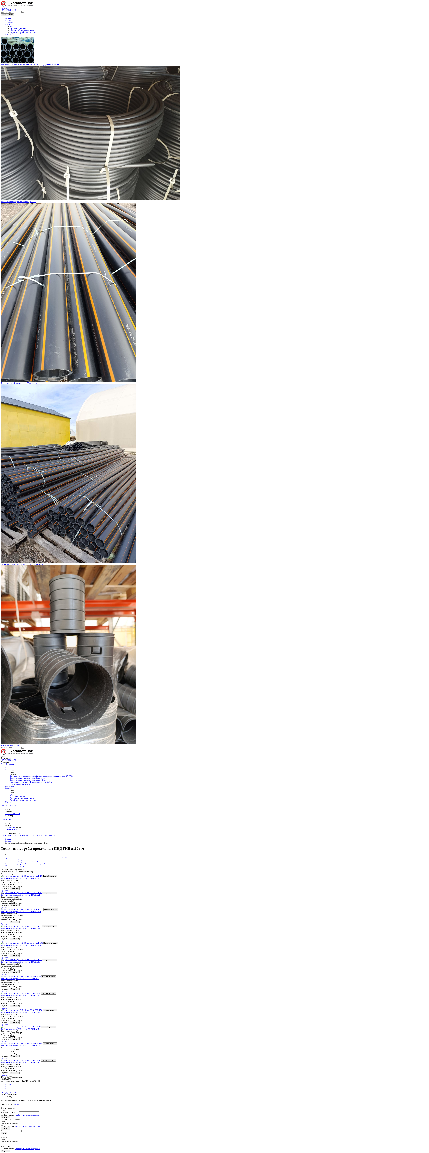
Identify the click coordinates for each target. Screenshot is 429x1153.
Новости (13, 26)
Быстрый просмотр (49, 876)
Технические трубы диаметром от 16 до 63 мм (18, 202)
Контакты (9, 35)
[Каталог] (13, 770)
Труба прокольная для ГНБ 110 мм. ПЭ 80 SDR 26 (20, 979)
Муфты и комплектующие (11, 745)
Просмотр (4, 891)
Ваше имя (5, 1110)
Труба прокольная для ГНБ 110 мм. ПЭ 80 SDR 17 (20, 1029)
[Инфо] (11, 788)
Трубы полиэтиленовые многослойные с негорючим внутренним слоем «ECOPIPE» (33, 65)
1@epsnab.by (10, 827)
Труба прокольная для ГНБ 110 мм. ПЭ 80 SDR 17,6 (20, 1012)
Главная (8, 18)
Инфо (7, 24)
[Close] (10, 758)
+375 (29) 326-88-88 (8, 760)
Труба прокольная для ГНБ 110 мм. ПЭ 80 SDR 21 (20, 995)
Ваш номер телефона (9, 1112)
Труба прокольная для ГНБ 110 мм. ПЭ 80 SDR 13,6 (20, 1046)
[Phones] (2, 756)
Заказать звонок (7, 14)
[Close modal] (14, 1108)
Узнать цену (15, 888)
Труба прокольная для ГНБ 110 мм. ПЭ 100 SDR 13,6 (21, 945)
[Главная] (20, 754)
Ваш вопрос (6, 1146)
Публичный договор (18, 29)
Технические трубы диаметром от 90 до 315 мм (19, 383)
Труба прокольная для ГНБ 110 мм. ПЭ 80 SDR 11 (20, 1062)
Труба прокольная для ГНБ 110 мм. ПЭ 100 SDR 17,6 (21, 912)
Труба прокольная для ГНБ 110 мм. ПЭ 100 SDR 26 (20, 878)
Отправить (5, 1117)
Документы (9, 22)
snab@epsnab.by (11, 829)
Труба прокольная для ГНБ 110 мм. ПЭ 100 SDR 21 (20, 895)
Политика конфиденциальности (22, 31)
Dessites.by (18, 1104)
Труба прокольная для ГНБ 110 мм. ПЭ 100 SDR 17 (20, 928)
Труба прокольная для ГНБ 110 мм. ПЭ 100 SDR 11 (20, 962)
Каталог (8, 20)
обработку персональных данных (27, 1115)
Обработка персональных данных (23, 33)
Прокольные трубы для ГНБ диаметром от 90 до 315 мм (22, 564)
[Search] (4, 756)
